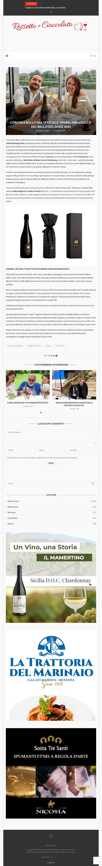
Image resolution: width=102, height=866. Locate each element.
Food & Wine (52, 518)
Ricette (52, 523)
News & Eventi (52, 501)
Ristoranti (52, 512)
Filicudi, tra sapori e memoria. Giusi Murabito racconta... (49, 8)
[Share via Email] (56, 356)
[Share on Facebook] (48, 356)
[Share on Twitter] (51, 356)
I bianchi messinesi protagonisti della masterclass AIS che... (74, 404)
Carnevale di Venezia (34, 346)
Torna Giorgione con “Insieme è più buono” (28, 403)
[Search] (95, 56)
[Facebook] (91, 56)
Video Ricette (52, 507)
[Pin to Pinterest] (54, 356)
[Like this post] (46, 356)
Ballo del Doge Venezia (15, 346)
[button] (39, 4)
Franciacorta (59, 346)
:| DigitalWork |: (55, 857)
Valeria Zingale (44, 130)
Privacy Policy (51, 845)
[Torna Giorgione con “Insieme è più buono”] (28, 384)
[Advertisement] (51, 40)
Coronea (48, 346)
